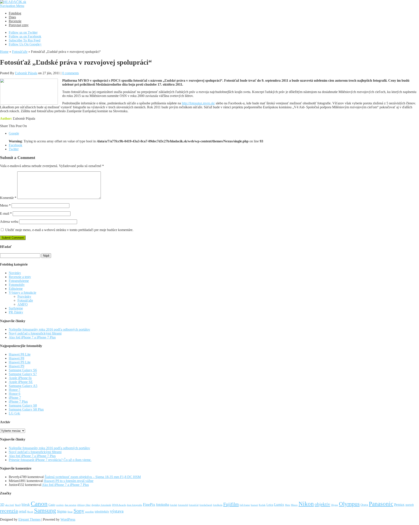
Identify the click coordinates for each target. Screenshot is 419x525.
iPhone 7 (15, 397)
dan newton (70, 505)
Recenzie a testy (20, 277)
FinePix (149, 504)
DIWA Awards (119, 505)
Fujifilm (231, 504)
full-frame (245, 505)
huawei (254, 505)
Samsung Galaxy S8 (23, 405)
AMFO (22, 304)
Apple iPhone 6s (20, 378)
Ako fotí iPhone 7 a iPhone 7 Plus (32, 337)
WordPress (67, 519)
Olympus (349, 504)
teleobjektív (102, 511)
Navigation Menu (12, 6)
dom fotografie (134, 505)
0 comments (70, 73)
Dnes (12, 17)
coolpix (60, 505)
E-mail (6, 213)
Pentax (399, 505)
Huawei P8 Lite (20, 354)
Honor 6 (14, 393)
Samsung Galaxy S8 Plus (26, 409)
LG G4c (14, 413)
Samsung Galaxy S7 (23, 374)
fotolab (173, 505)
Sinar (70, 512)
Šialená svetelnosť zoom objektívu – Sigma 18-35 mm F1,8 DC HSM (93, 477)
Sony (79, 511)
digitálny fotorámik (101, 505)
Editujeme (16, 288)
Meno (5, 205)
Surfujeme (16, 308)
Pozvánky (24, 296)
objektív (322, 504)
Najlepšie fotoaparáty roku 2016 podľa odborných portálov (49, 329)
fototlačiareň (205, 505)
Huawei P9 (16, 366)
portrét (409, 504)
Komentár (8, 198)
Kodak (262, 505)
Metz (287, 505)
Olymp (334, 505)
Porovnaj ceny (19, 25)
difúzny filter (84, 505)
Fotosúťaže (19, 52)
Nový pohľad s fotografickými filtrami (35, 333)
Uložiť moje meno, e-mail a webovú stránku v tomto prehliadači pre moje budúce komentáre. (69, 230)
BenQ (18, 505)
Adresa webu (9, 221)
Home (4, 52)
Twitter (14, 149)
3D (2, 504)
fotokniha (162, 504)
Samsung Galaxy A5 (23, 386)
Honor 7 (14, 390)
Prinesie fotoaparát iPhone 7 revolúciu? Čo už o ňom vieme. (50, 460)
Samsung (45, 510)
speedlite (89, 512)
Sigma (62, 511)
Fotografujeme (19, 281)
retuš (22, 511)
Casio (51, 504)
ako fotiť (9, 505)
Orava (364, 504)
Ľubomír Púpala (26, 73)
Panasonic (381, 504)
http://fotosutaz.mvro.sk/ (198, 103)
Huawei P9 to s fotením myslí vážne (68, 481)
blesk (26, 505)
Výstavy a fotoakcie (22, 292)
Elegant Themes (29, 519)
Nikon (306, 504)
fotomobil (183, 505)
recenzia (9, 511)
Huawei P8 (16, 358)
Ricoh (30, 512)
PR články (16, 312)
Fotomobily (17, 285)
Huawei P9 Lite (20, 362)
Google (14, 133)
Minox (294, 505)
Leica (269, 504)
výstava (117, 511)
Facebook (15, 145)
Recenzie (15, 21)
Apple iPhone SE (21, 382)
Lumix (279, 505)
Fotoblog (15, 13)
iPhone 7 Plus (18, 401)
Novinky (15, 273)
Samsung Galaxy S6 (23, 370)
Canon (39, 503)
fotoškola (217, 505)
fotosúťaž (194, 505)
